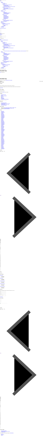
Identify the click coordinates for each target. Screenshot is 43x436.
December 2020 (2, 129)
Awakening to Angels (6, 5)
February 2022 (2, 126)
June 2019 (2, 137)
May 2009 (2, 146)
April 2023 (2, 120)
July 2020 (2, 131)
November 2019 (3, 134)
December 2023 (2, 115)
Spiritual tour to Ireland (6, 17)
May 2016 (2, 145)
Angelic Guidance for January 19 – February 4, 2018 (10, 107)
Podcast (3, 14)
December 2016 (2, 143)
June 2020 (2, 132)
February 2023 (2, 121)
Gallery (2, 10)
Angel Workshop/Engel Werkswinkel (6, 23)
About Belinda (5, 3)
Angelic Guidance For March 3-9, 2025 (5, 104)
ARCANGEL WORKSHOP (7, 108)
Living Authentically (6, 16)
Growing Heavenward (6, 18)
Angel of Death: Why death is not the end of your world (9, 6)
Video (3, 19)
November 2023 (3, 116)
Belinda (2, 2)
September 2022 (3, 124)
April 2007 (2, 147)
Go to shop (1, 34)
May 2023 (2, 119)
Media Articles (5, 12)
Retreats (4, 25)
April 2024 (2, 113)
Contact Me (2, 26)
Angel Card (2, 22)
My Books (4, 4)
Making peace (5, 15)
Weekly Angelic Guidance (3, 430)
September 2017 (3, 142)
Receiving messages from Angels (7, 7)
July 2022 (2, 125)
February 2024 (2, 114)
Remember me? (2, 38)
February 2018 (2, 139)
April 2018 (2, 138)
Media (2, 97)
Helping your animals (6, 8)
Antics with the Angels (3, 94)
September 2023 (3, 117)
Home (0, 72)
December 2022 (2, 122)
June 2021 (2, 128)
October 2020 (2, 130)
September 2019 (3, 135)
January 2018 (2, 140)
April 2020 (2, 133)
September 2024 (3, 112)
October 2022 (2, 123)
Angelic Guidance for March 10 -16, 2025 (5, 103)
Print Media (4, 11)
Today (0, 195)
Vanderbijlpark (1, 275)
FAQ (4, 9)
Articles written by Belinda (4, 21)
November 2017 (3, 141)
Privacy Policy (2, 434)
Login (0, 39)
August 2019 (2, 136)
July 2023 (2, 118)
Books (2, 96)
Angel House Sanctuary (2, 283)
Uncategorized (2, 98)
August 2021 (2, 127)
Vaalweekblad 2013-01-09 (6, 13)
